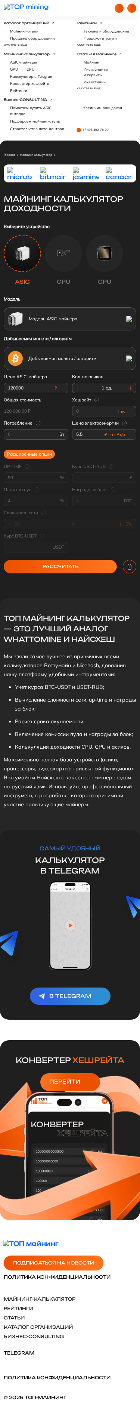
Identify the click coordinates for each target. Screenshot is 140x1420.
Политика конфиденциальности (57, 1277)
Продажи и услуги (100, 38)
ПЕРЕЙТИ (64, 1081)
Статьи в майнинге (96, 54)
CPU (30, 69)
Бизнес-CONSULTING (25, 100)
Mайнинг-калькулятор (39, 1299)
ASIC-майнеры (23, 62)
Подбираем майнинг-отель (35, 121)
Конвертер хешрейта (29, 83)
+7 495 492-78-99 (96, 130)
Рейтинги (87, 23)
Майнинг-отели (24, 31)
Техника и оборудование (106, 31)
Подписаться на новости (53, 1263)
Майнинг (92, 62)
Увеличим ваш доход (102, 107)
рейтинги (18, 1308)
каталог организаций (38, 1327)
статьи (14, 1318)
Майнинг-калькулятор (27, 54)
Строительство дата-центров (37, 128)
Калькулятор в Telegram (31, 76)
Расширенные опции (29, 454)
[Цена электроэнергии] (125, 423)
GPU (14, 69)
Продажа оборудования (32, 38)
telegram (19, 1353)
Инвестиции (95, 82)
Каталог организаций (26, 23)
